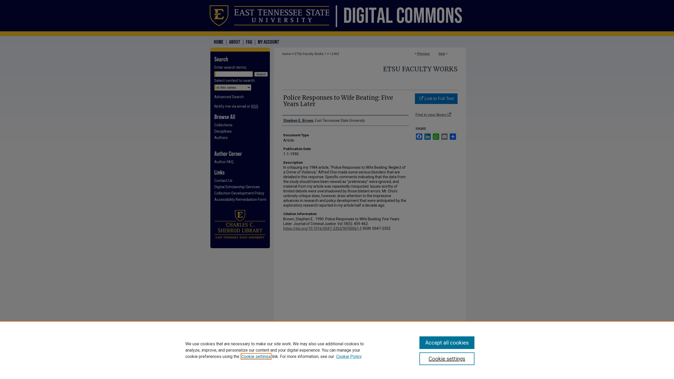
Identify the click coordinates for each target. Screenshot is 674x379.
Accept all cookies (447, 343)
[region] (337, 350)
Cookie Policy (349, 356)
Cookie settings (256, 356)
